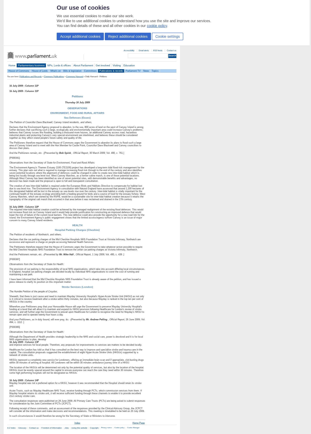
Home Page (138, 423)
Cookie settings (167, 36)
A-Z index (11, 428)
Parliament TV (133, 71)
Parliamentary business (31, 65)
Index (77, 423)
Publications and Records (30, 76)
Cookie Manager (133, 428)
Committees (90, 71)
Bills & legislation (72, 71)
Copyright (94, 428)
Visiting (117, 65)
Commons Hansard (74, 76)
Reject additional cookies (128, 36)
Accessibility (129, 50)
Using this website (79, 428)
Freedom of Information (51, 428)
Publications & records (111, 71)
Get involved (103, 65)
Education (129, 65)
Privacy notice (106, 428)
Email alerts (144, 50)
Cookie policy (119, 428)
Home (11, 65)
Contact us (171, 50)
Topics (155, 71)
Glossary (22, 428)
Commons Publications (54, 76)
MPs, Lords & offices (59, 65)
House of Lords (40, 71)
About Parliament (83, 65)
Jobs (66, 428)
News (146, 71)
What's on (55, 71)
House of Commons (18, 71)
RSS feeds (158, 50)
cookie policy (157, 26)
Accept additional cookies (80, 36)
